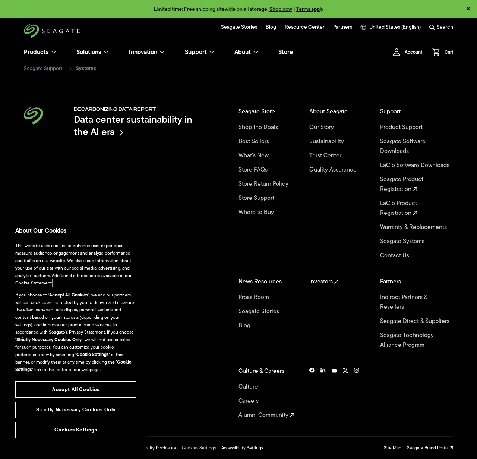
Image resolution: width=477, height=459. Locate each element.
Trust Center (326, 155)
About (242, 52)
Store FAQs (253, 170)
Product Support (402, 127)
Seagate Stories (239, 27)
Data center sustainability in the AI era (133, 125)
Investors (321, 281)
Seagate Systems (403, 241)
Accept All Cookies (75, 389)
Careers (249, 401)
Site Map (392, 448)
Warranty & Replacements (414, 227)
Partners (342, 27)
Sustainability (327, 141)
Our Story (322, 127)
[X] (345, 393)
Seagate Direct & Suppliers (415, 321)
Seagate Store (257, 111)
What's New (254, 155)
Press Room (254, 297)
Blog (271, 27)
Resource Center (305, 27)
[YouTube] (334, 393)
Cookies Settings (199, 447)
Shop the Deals (259, 127)
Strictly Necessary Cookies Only (76, 410)
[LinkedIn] (323, 393)
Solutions (88, 52)
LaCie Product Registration (398, 208)
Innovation (143, 52)
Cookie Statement (33, 283)
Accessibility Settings (242, 448)
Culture (248, 387)
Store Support (257, 198)
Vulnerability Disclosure (153, 448)
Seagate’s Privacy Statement (77, 332)
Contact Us (395, 255)
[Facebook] (312, 393)
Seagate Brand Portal (428, 448)
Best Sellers (254, 141)
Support (196, 52)
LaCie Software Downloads (415, 165)
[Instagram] (356, 393)
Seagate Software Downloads (403, 146)
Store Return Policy (264, 184)
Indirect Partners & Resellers (403, 302)
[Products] (54, 52)
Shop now (280, 9)
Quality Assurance (333, 170)
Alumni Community (264, 415)
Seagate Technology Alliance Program (407, 340)
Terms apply (309, 9)
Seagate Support (43, 69)
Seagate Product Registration (401, 184)
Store (285, 52)
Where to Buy (256, 212)
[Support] (212, 52)
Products (36, 52)
